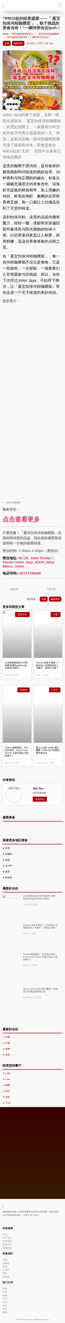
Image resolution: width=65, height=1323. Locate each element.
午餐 (5, 1292)
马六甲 (8, 865)
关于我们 (7, 1237)
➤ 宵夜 (6, 1054)
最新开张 (7, 1244)
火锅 (5, 1305)
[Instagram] (7, 1221)
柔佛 (7, 43)
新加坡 (9, 877)
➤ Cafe (6, 1079)
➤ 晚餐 (6, 1049)
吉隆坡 (9, 854)
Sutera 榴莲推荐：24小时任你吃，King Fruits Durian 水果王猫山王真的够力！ (16, 751)
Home (5, 34)
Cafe (5, 1302)
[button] (60, 5)
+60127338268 (29, 573)
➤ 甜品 (6, 1091)
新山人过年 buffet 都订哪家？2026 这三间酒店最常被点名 (47, 750)
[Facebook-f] (3, 1221)
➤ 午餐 (6, 1043)
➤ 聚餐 (6, 1085)
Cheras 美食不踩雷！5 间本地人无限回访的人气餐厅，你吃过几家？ (47, 665)
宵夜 (5, 1298)
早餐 (5, 1288)
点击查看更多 (21, 519)
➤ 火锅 (6, 1073)
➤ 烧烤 (6, 1097)
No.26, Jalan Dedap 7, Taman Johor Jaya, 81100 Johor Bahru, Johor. (29, 562)
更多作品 (39, 799)
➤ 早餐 (6, 1037)
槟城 (7, 860)
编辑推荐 (18, 43)
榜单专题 (7, 1241)
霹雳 (7, 871)
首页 (5, 1234)
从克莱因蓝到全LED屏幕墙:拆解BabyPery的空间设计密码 (16, 665)
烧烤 (5, 1312)
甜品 (5, 1309)
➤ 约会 (6, 1103)
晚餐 (5, 1295)
